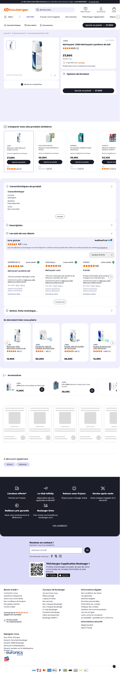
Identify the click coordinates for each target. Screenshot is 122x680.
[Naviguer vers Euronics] (21, 652)
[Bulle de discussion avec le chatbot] (114, 667)
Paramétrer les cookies (90, 604)
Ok (87, 550)
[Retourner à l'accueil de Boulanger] (16, 9)
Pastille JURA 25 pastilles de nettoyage (74, 347)
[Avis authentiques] (102, 240)
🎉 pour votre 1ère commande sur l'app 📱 (60, 2)
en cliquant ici (102, 248)
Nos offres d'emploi (12, 637)
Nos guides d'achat (12, 604)
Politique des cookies (89, 607)
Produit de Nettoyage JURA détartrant (102, 347)
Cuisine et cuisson (18, 33)
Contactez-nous (11, 593)
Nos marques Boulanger (52, 604)
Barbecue (23, 464)
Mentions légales (88, 598)
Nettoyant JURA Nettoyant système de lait (21, 281)
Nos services (48, 601)
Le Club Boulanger (50, 609)
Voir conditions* (60, 525)
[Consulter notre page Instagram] (60, 557)
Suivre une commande (13, 598)
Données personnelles (90, 601)
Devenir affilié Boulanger (14, 643)
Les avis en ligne (87, 612)
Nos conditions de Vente (91, 593)
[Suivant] (55, 75)
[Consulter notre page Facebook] (51, 557)
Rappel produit (87, 625)
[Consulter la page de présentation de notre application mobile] (51, 575)
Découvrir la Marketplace (14, 645)
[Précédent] (51, 75)
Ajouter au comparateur (33, 84)
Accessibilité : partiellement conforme (97, 618)
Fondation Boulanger (51, 612)
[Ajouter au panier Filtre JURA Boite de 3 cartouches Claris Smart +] (92, 390)
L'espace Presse (49, 598)
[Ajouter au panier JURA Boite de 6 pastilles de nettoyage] (42, 389)
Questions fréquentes (13, 596)
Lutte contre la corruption (92, 615)
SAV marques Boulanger (52, 607)
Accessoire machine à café (38, 33)
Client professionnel (51, 615)
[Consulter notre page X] (56, 557)
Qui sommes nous (50, 593)
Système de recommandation (94, 609)
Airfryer (10, 464)
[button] (118, 17)
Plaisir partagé (48, 596)
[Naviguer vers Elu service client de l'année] (21, 659)
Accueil (6, 33)
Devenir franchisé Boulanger (15, 640)
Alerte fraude (86, 628)
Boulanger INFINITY (50, 618)
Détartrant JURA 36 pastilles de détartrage (45, 347)
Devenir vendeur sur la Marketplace (18, 648)
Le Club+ (81, 63)
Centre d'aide (9, 607)
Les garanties (86, 596)
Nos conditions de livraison (15, 601)
